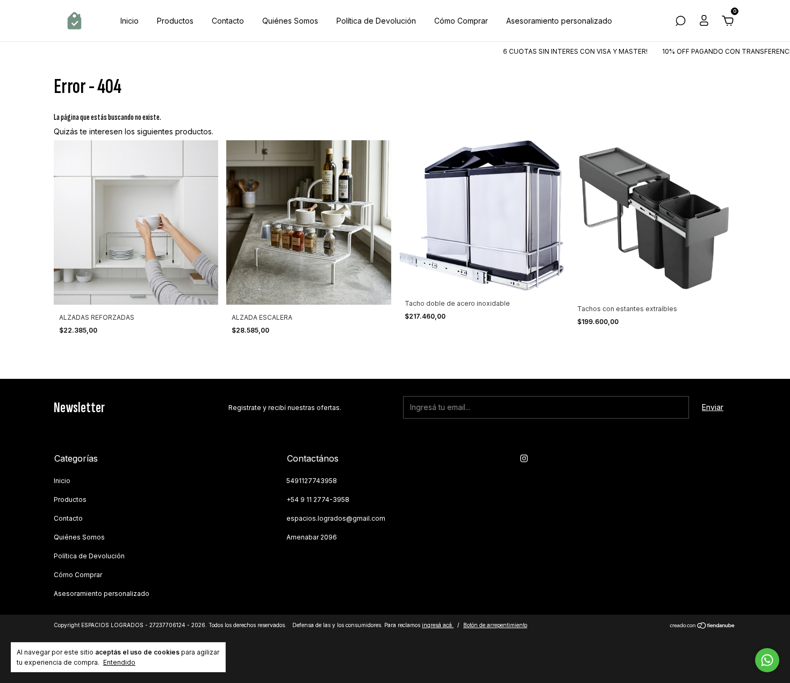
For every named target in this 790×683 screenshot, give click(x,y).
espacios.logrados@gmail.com (335, 518)
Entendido (119, 662)
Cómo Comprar (461, 20)
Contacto (228, 20)
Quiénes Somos (290, 20)
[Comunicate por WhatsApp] (767, 660)
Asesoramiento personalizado (559, 20)
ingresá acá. (438, 625)
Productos (175, 20)
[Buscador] (680, 22)
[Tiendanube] (702, 626)
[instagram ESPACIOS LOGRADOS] (524, 458)
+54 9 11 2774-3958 (317, 499)
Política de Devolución (376, 20)
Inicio (129, 20)
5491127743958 (311, 481)
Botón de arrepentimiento (495, 625)
